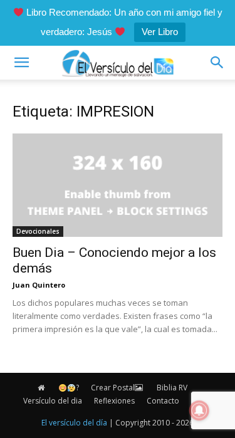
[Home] (42, 388)
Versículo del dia (52, 400)
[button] (21, 63)
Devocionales (38, 231)
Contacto (163, 400)
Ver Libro (160, 31)
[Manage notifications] (199, 410)
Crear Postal (113, 387)
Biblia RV (172, 387)
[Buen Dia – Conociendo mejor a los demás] (117, 185)
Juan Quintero (39, 284)
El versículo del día (74, 422)
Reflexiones (114, 400)
